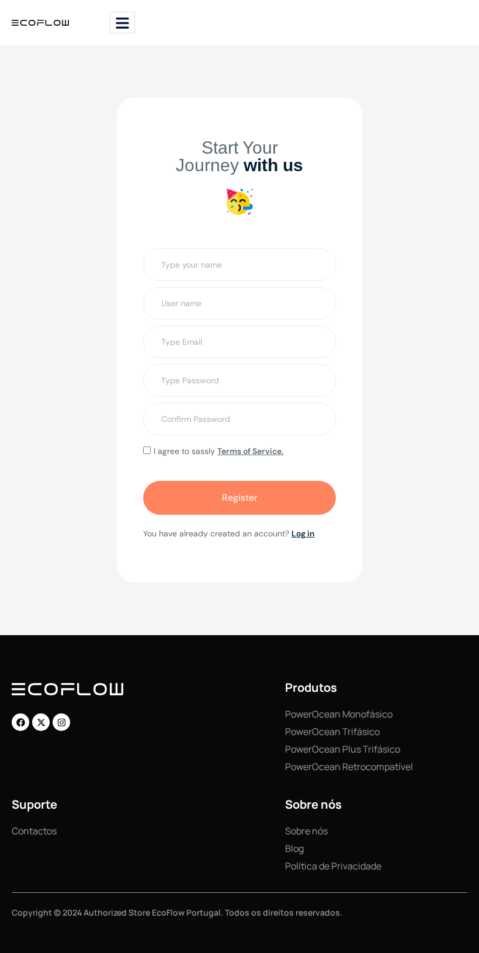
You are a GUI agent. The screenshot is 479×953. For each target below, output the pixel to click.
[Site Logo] (40, 22)
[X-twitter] (41, 722)
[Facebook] (20, 722)
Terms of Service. (250, 451)
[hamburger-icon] (122, 22)
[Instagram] (61, 722)
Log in (302, 533)
